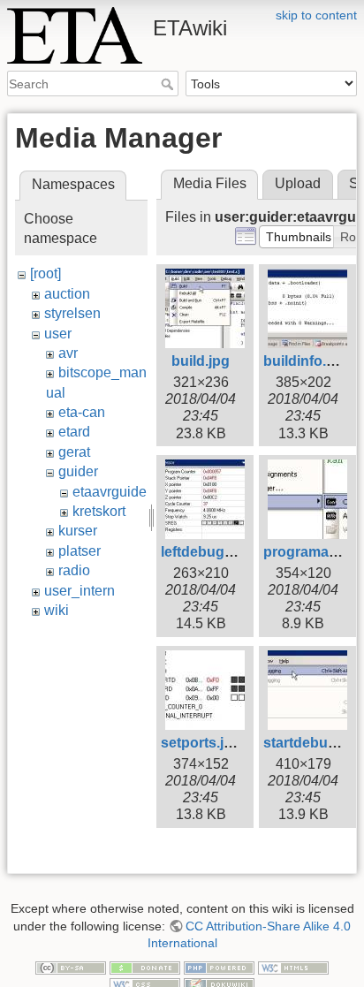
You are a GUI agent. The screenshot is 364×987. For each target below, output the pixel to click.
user (58, 333)
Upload (298, 183)
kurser (77, 530)
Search (169, 84)
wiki (56, 610)
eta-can (81, 412)
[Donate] (145, 967)
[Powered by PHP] (219, 967)
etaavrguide (109, 491)
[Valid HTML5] (293, 967)
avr (68, 353)
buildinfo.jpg (305, 360)
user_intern (79, 590)
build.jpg (200, 360)
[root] (45, 273)
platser (79, 550)
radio (74, 570)
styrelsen (72, 313)
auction (67, 293)
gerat (74, 451)
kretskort (98, 511)
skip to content (316, 15)
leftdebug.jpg (205, 551)
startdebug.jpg (312, 742)
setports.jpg (201, 742)
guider (78, 471)
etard (74, 431)
